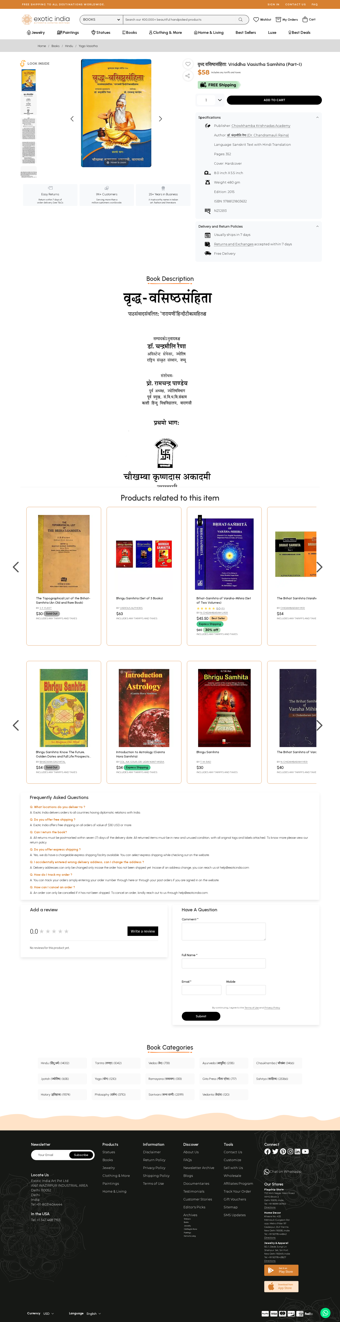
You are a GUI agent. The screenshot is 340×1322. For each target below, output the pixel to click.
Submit (201, 1016)
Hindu (69, 46)
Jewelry (109, 1168)
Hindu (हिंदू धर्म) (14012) (55, 1063)
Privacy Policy (272, 1007)
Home (42, 46)
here (131, 880)
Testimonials (193, 1191)
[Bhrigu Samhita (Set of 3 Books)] (144, 592)
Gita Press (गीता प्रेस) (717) (219, 1079)
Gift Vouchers (235, 1199)
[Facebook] (267, 1153)
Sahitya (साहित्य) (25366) (272, 1079)
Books (55, 46)
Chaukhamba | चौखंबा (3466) (275, 1063)
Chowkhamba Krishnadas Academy (261, 126)
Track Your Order (237, 1191)
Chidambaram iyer (293, 607)
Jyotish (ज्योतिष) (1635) (55, 1079)
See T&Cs (58, 202)
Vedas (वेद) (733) (159, 1063)
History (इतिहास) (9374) (55, 1094)
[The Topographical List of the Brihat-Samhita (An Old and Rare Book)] (63, 592)
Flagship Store (274, 1189)
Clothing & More (116, 1176)
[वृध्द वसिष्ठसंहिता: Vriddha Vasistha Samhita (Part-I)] (28, 80)
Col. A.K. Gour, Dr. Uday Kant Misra (142, 761)
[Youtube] (305, 1153)
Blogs (188, 1176)
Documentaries (196, 1183)
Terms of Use (252, 1007)
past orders (164, 880)
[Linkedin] (297, 1153)
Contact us (295, 4)
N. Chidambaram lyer (214, 612)
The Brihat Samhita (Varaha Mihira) (302, 598)
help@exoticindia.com (234, 867)
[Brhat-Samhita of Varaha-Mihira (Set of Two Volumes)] (224, 592)
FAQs (187, 1160)
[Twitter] (275, 1153)
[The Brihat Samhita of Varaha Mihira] (304, 746)
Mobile (231, 981)
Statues (109, 1152)
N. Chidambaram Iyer (294, 761)
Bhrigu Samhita (208, 752)
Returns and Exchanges (233, 244)
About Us (191, 1152)
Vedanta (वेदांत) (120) (215, 1094)
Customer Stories (197, 1199)
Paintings (111, 1183)
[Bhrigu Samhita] (224, 746)
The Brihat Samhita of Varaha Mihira (303, 752)
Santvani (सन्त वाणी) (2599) (166, 1094)
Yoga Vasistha (88, 46)
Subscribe (81, 1155)
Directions (269, 1207)
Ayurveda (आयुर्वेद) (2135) (218, 1063)
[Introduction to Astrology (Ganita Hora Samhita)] (144, 746)
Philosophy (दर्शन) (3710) (110, 1094)
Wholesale (232, 1176)
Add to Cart (274, 100)
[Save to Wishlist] (188, 65)
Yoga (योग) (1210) (105, 1079)
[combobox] (179, 19)
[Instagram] (290, 1153)
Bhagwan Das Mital (53, 761)
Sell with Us (233, 1168)
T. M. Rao (205, 761)
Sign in (274, 4)
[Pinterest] (283, 1153)
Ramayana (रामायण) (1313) (165, 1079)
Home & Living (115, 1191)
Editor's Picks (194, 1207)
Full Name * (190, 955)
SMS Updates (235, 1215)
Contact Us (233, 1152)
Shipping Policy (156, 1176)
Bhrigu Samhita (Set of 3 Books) (139, 598)
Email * (186, 981)
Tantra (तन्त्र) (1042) (108, 1063)
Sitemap (231, 1207)
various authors (131, 607)
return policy (38, 842)
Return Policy (154, 1160)
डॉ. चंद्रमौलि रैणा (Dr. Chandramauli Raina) (258, 135)
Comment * (190, 919)
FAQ (315, 4)
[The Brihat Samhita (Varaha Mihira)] (304, 592)
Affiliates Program (238, 1183)
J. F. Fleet (46, 607)
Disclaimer (152, 1152)
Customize (232, 1160)
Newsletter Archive (198, 1168)
